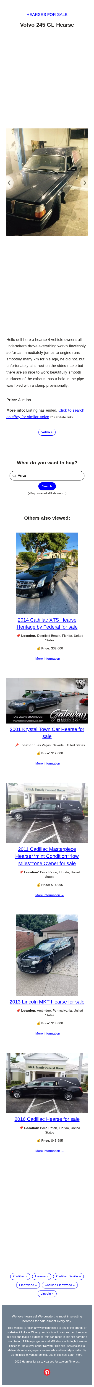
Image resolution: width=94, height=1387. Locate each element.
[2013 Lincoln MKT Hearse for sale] (47, 995)
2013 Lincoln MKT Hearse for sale (47, 1002)
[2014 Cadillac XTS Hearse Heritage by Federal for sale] (47, 613)
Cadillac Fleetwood (58, 1285)
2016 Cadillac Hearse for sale (47, 1119)
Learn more (75, 1354)
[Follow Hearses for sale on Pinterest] (47, 1374)
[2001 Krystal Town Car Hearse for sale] (47, 722)
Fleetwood (26, 1285)
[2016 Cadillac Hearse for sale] (47, 1112)
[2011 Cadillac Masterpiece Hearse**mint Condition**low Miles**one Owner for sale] (47, 842)
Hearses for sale (47, 14)
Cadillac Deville (67, 1276)
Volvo (45, 432)
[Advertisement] (47, 79)
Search (47, 486)
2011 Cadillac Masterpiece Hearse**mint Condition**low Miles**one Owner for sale (47, 856)
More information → (49, 658)
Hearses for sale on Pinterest (61, 1361)
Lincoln (46, 1293)
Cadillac (19, 1276)
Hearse (40, 1276)
